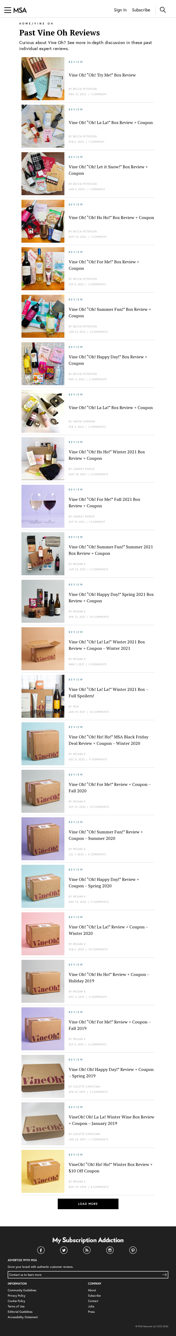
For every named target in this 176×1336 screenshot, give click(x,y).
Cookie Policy (16, 1301)
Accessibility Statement (23, 1317)
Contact (93, 1301)
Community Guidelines (22, 1290)
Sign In (120, 10)
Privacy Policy (16, 1295)
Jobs (91, 1306)
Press (91, 1312)
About (92, 1290)
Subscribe (141, 10)
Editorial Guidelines (20, 1312)
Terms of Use (16, 1306)
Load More (88, 1204)
